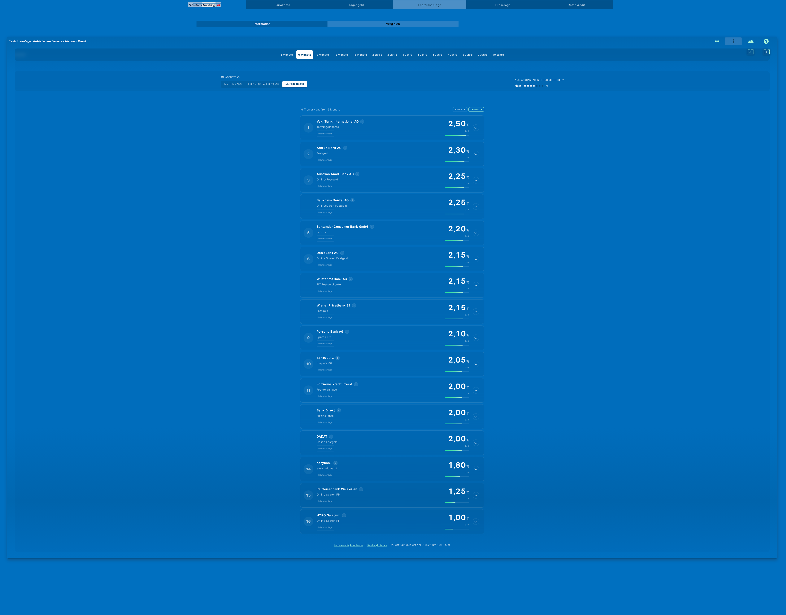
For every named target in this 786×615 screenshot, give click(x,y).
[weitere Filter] (750, 52)
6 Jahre (438, 54)
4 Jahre (407, 54)
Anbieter (460, 109)
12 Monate (341, 54)
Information (261, 24)
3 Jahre (392, 54)
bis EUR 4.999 (233, 84)
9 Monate (322, 54)
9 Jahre (483, 54)
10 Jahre (498, 54)
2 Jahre (377, 54)
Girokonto (283, 5)
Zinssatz (476, 109)
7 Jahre (452, 54)
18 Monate (360, 54)
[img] (457, 135)
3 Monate (286, 54)
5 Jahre (422, 54)
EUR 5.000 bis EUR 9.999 (263, 84)
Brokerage (502, 5)
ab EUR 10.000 (295, 84)
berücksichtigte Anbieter (348, 545)
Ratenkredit (576, 5)
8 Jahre (468, 54)
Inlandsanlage (325, 133)
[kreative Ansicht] (750, 41)
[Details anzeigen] (476, 127)
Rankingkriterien (377, 545)
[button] (392, 128)
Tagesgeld (356, 5)
